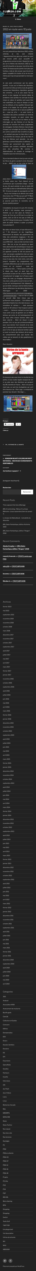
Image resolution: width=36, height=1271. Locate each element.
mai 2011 (6, 944)
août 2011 (6, 932)
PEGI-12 (5, 1165)
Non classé (6, 1129)
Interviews (6, 1081)
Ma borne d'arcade (9, 1105)
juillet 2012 (6, 887)
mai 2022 (6, 611)
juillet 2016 (6, 695)
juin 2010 (6, 976)
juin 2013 (6, 843)
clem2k (20, 26)
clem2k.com (12, 11)
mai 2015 (6, 751)
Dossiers (6, 1049)
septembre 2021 (8, 615)
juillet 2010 (6, 972)
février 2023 (7, 607)
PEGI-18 (5, 1173)
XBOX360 (6, 1249)
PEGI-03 (6, 1157)
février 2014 (7, 811)
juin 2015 (6, 747)
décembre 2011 (8, 916)
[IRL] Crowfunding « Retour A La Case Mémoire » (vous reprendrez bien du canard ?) (17, 511)
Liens (5, 1097)
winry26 (6, 566)
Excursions (6, 1061)
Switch (5, 1217)
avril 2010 (6, 984)
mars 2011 (6, 948)
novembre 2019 (8, 619)
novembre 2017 (8, 639)
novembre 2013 (8, 823)
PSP (4, 1193)
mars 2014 (6, 807)
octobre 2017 (7, 643)
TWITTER (6, 1225)
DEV (4, 1037)
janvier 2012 (7, 912)
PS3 (4, 1185)
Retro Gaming (7, 1201)
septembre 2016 (8, 687)
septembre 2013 (8, 831)
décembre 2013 (8, 819)
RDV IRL (5, 1197)
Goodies (6, 1069)
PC (6, 444)
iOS (4, 1085)
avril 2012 (6, 899)
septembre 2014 (8, 783)
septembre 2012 (8, 879)
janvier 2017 (7, 675)
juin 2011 (6, 940)
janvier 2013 (7, 863)
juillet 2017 (6, 655)
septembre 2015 (8, 735)
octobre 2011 (7, 924)
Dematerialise (7, 1033)
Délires (5, 1029)
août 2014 (6, 787)
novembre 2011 (8, 920)
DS (4, 1053)
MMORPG (6, 1113)
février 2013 (7, 859)
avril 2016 (6, 707)
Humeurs (6, 1073)
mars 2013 (6, 855)
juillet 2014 (6, 791)
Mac (4, 1109)
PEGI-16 (5, 1169)
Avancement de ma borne (11, 1009)
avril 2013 (6, 851)
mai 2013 (6, 847)
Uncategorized (8, 1229)
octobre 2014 (7, 779)
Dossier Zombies (8, 1045)
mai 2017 (6, 659)
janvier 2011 (7, 956)
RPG (4, 1205)
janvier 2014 (7, 815)
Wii (4, 1241)
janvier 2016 (7, 719)
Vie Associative (8, 1233)
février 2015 (7, 763)
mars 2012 (6, 903)
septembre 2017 (8, 647)
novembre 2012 (8, 871)
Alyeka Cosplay (8, 546)
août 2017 (6, 651)
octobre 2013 (7, 827)
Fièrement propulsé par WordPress (13, 1266)
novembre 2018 (8, 623)
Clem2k (5, 1017)
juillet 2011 (6, 936)
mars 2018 (6, 631)
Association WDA (9, 1005)
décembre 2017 (8, 635)
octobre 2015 (7, 731)
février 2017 (7, 671)
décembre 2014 (8, 771)
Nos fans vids (7, 1133)
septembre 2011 (8, 928)
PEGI (4, 1149)
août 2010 (6, 968)
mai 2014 (6, 799)
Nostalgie (6, 1141)
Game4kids (7, 1065)
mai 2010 (6, 980)
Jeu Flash (6, 1089)
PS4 (4, 1189)
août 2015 (6, 739)
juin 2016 (6, 699)
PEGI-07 (5, 1161)
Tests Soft (6, 1221)
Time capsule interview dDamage (14, 505)
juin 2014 (6, 795)
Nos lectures (7, 1137)
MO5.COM (6, 1117)
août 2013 (6, 835)
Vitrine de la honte (16, 444)
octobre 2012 (7, 875)
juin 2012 (6, 892)
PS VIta (5, 1181)
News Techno (7, 1125)
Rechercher (7, 487)
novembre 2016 (8, 679)
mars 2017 (6, 667)
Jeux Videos (7, 1093)
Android (5, 1001)
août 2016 (6, 691)
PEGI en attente (8, 1153)
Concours (6, 1025)
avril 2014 (6, 803)
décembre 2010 (8, 960)
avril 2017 (6, 663)
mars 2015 (6, 759)
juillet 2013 (6, 839)
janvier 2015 (7, 767)
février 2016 (7, 715)
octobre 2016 (7, 683)
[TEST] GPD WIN (18, 566)
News (5, 1121)
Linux (5, 1101)
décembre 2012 (8, 867)
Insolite (5, 1077)
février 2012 (7, 908)
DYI (4, 1057)
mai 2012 (6, 895)
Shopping (6, 1209)
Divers (5, 1041)
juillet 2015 (6, 743)
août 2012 (6, 883)
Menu (19, 19)
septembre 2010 (8, 964)
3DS (4, 997)
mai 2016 (6, 703)
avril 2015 (6, 755)
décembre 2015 (8, 723)
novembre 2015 (8, 727)
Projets (5, 1177)
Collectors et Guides (10, 1021)
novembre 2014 (8, 775)
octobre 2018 (7, 627)
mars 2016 (6, 711)
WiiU (4, 1245)
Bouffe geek (7, 1013)
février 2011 (7, 952)
